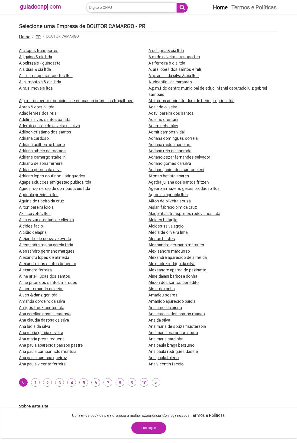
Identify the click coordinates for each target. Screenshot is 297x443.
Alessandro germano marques (176, 244)
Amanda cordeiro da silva (42, 301)
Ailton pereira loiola (36, 207)
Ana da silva (159, 320)
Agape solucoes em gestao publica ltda (55, 182)
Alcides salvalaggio (166, 226)
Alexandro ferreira (35, 269)
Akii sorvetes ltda (35, 213)
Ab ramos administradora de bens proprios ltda (191, 100)
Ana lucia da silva (34, 326)
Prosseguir (149, 428)
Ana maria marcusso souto (173, 332)
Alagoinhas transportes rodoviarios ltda (184, 213)
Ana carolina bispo (165, 307)
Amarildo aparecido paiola (171, 301)
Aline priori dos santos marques (48, 282)
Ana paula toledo (163, 357)
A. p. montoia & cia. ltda (40, 81)
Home (24, 36)
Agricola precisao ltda (38, 194)
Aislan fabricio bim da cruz (172, 207)
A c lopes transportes (38, 50)
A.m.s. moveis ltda (36, 88)
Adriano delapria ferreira (41, 163)
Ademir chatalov (163, 125)
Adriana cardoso (34, 138)
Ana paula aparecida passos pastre (51, 345)
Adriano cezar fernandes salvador (179, 157)
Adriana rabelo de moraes (42, 150)
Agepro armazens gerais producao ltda (184, 188)
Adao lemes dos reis (38, 113)
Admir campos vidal (166, 132)
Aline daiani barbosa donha (172, 276)
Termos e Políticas (207, 415)
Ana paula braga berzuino (171, 345)
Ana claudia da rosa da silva (44, 320)
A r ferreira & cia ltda (166, 63)
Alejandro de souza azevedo (45, 238)
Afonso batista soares (168, 175)
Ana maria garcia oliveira (41, 332)
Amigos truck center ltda (41, 307)
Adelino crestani (163, 119)
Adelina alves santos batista (44, 119)
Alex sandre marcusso (169, 251)
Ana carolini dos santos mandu (176, 313)
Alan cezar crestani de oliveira (46, 219)
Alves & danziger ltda (38, 295)
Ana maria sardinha (165, 338)
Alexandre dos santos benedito (47, 263)
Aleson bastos (161, 238)
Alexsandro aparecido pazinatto (177, 269)
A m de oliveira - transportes (174, 56)
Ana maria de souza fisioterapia (177, 326)
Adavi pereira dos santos (171, 113)
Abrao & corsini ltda (36, 106)
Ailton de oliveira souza (169, 201)
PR (38, 36)
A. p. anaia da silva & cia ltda (173, 75)
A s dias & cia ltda (35, 69)
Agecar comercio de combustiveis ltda (54, 188)
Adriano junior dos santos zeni (176, 169)
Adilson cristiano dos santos (45, 132)
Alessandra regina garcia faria (46, 244)
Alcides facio (31, 226)
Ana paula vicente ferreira (42, 364)
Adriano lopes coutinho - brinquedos (52, 175)
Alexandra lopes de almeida (44, 257)
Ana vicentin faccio (166, 364)
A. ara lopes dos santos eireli (174, 69)
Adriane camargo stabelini (43, 157)
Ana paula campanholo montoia (47, 351)
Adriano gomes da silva (169, 163)
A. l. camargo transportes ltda (46, 75)
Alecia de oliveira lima (168, 232)
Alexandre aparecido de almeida (177, 257)
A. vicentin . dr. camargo (170, 81)
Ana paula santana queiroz (43, 357)
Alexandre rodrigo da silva (171, 263)
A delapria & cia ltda (166, 50)
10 (144, 382)
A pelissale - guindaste (40, 63)
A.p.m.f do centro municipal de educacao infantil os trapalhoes (76, 100)
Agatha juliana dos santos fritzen (178, 182)
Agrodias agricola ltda (168, 194)
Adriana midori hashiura (169, 144)
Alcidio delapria (33, 232)
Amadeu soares (163, 295)
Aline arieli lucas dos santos (44, 276)
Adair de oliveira (162, 106)
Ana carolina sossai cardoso (45, 313)
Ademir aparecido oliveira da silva (49, 125)
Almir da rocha (161, 288)
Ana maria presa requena (42, 338)
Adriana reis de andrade (169, 150)
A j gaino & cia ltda (35, 56)
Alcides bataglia (162, 219)
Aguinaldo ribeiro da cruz (41, 201)
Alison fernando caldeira (41, 288)
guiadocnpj (40, 6)
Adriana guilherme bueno (42, 144)
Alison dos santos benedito (173, 282)
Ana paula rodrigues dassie (173, 351)
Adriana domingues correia (173, 138)
